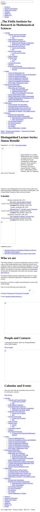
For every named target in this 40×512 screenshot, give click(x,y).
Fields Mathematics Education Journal (19, 109)
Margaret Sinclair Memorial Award (18, 101)
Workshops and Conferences (16, 46)
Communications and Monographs (18, 106)
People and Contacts (10, 10)
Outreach (11, 64)
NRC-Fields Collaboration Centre (18, 83)
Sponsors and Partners (10, 8)
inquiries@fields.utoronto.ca (13, 296)
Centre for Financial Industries (17, 76)
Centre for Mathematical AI (16, 73)
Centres (6, 71)
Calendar (7, 12)
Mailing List (8, 15)
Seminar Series (12, 58)
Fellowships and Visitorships (16, 88)
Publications (8, 103)
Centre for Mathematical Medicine (18, 78)
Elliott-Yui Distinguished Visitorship (22, 93)
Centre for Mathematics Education (18, 79)
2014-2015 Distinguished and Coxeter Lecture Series (20, 253)
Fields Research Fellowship (20, 89)
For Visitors (11, 126)
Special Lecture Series (14, 51)
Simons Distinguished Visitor (16, 94)
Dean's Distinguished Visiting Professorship (21, 96)
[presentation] (20, 209)
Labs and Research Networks (16, 41)
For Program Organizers (15, 121)
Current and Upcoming (18, 36)
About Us (7, 7)
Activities (7, 33)
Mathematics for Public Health (21, 44)
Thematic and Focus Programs (17, 34)
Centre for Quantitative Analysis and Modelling (22, 74)
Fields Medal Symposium (15, 39)
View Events (8, 395)
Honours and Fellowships (12, 84)
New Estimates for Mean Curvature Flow (22, 216)
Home (2, 131)
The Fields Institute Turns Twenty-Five (19, 108)
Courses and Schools (14, 63)
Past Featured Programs (15, 66)
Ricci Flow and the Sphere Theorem (20, 202)
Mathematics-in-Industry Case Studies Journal (21, 111)
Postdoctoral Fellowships (19, 91)
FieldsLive (7, 13)
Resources (7, 113)
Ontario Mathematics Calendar (17, 128)
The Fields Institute (21, 145)
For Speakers (12, 124)
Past (13, 38)
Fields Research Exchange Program (22, 118)
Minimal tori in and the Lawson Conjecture (23, 209)
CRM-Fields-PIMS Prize (15, 99)
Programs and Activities (13, 131)
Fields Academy (13, 56)
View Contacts (8, 347)
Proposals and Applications (16, 114)
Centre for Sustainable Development (18, 81)
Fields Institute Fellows (15, 86)
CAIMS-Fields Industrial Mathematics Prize (21, 98)
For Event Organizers (14, 123)
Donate (6, 17)
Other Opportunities (18, 119)
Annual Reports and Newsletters (17, 104)
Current (14, 59)
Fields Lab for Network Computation (23, 43)
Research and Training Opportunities (19, 116)
